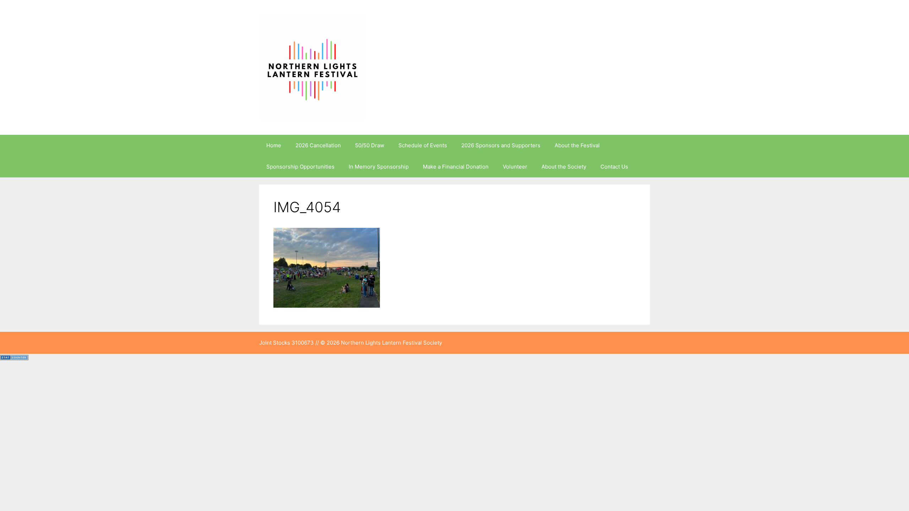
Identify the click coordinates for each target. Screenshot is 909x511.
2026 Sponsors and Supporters (500, 145)
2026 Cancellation (318, 145)
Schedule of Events (422, 145)
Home (273, 145)
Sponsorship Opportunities (300, 166)
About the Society (563, 166)
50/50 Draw (369, 145)
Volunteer (515, 166)
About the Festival (577, 145)
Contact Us (614, 166)
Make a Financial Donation (456, 166)
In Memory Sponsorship (379, 166)
